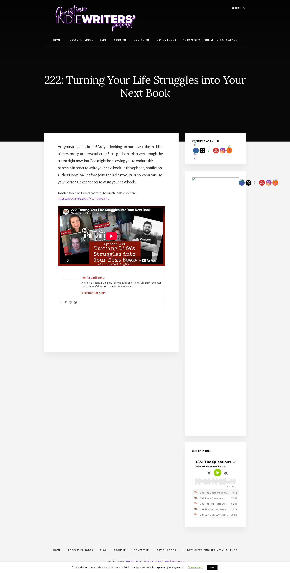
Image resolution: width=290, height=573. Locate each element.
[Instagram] (70, 302)
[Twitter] (65, 302)
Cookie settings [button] (195, 567)
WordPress (171, 561)
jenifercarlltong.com (93, 292)
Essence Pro (132, 561)
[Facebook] (61, 302)
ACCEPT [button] (212, 567)
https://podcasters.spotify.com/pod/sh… (84, 198)
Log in (181, 561)
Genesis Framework (153, 561)
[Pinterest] (75, 302)
